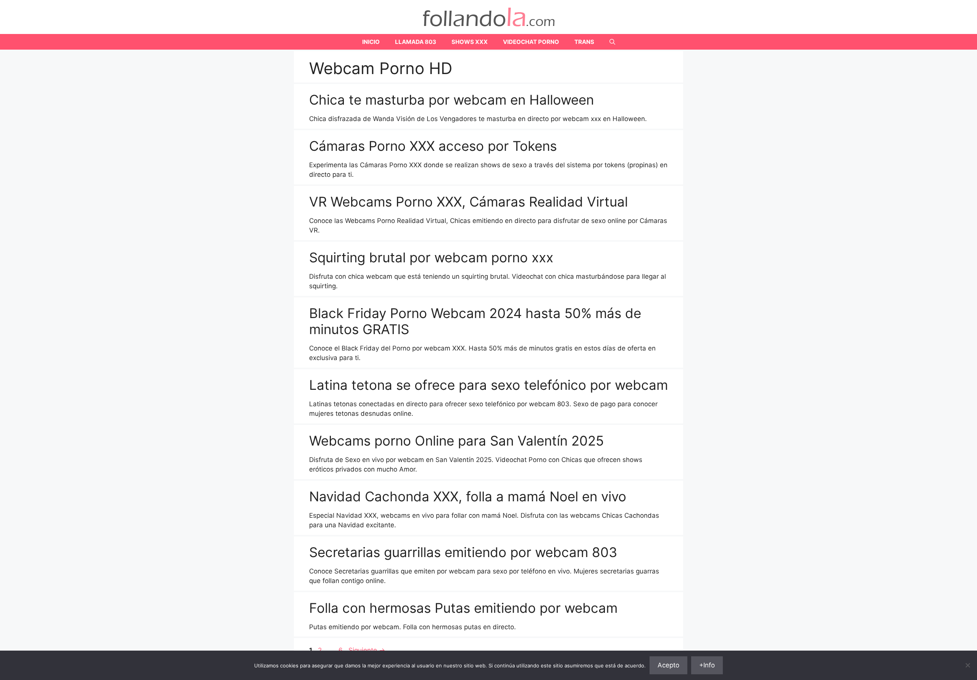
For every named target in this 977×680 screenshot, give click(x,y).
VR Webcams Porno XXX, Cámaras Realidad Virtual (468, 202)
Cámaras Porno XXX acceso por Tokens (433, 146)
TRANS (584, 41)
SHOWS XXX (469, 41)
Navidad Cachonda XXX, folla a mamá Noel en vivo (467, 496)
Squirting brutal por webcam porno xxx (431, 257)
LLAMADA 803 (415, 41)
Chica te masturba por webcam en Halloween (451, 100)
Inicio (371, 41)
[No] (967, 665)
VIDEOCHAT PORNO (531, 41)
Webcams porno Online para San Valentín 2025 (456, 441)
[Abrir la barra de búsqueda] (612, 42)
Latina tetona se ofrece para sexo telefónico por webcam (488, 385)
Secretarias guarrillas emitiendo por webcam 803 (463, 552)
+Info (707, 665)
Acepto (668, 665)
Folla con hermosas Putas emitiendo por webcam (463, 608)
